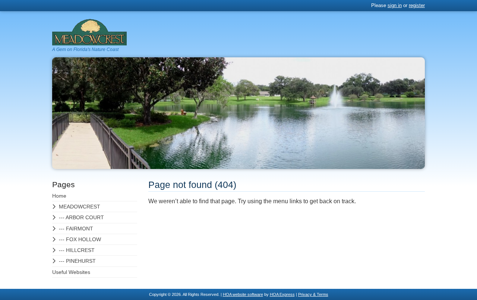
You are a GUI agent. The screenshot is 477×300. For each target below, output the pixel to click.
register (417, 5)
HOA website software (243, 294)
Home (59, 196)
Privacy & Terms (313, 294)
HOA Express (282, 294)
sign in (395, 5)
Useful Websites (71, 272)
